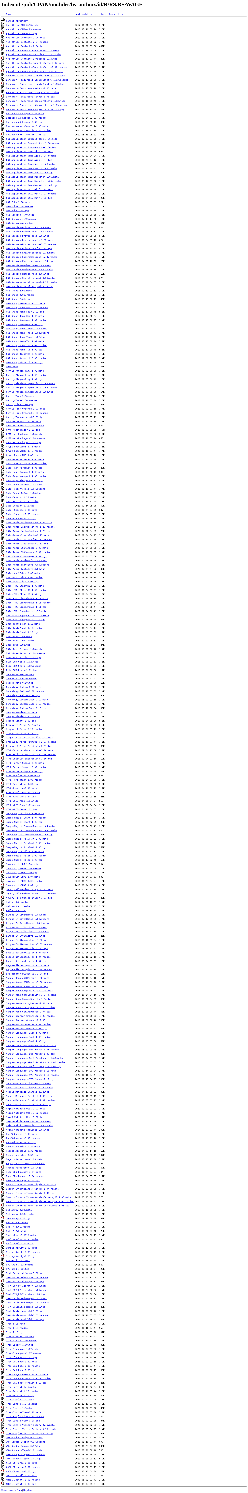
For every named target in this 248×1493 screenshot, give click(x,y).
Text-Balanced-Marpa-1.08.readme (27, 1277)
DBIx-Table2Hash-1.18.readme (24, 628)
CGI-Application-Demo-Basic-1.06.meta (30, 164)
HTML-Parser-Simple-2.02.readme (26, 767)
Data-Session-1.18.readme (22, 501)
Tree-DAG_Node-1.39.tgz (21, 1370)
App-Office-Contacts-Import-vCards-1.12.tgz (34, 71)
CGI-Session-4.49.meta (20, 215)
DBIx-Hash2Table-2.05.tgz (22, 581)
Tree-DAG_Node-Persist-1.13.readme (28, 1378)
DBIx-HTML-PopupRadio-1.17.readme (27, 615)
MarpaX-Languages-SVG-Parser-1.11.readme (32, 1075)
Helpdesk (27, 1490)
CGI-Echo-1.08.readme (19, 206)
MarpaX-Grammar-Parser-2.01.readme (28, 1024)
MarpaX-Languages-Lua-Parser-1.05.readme (32, 1049)
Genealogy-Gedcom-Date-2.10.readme (28, 704)
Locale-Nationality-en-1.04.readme (28, 957)
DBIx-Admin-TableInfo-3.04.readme (27, 565)
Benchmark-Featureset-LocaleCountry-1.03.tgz (35, 84)
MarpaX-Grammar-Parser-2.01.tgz (26, 1028)
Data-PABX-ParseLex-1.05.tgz (24, 468)
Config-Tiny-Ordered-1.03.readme (27, 413)
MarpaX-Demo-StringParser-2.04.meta (29, 1003)
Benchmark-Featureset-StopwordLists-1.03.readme (37, 105)
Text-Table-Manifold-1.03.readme (27, 1315)
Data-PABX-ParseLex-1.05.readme (26, 463)
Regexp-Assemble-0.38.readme (24, 1151)
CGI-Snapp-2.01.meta (19, 290)
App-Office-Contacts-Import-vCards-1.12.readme (36, 67)
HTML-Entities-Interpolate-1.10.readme (31, 754)
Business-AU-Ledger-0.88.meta (25, 113)
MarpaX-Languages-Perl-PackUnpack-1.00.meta (34, 1058)
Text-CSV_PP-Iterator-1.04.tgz (25, 1294)
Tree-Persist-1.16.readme (22, 1391)
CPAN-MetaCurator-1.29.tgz (23, 430)
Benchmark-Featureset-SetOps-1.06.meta (31, 88)
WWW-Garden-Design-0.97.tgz (23, 1446)
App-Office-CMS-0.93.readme (23, 29)
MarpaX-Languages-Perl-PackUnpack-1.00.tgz (33, 1066)
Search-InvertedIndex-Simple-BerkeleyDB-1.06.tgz (38, 1205)
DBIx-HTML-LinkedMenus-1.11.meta (27, 598)
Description (116, 14)
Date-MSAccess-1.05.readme (23, 514)
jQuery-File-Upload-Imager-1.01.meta (29, 889)
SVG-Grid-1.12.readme (19, 1264)
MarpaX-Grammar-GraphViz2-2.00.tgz (28, 1020)
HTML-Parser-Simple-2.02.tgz (24, 771)
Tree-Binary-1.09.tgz (19, 1345)
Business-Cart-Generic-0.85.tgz (26, 134)
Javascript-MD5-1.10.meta (22, 864)
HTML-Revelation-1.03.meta (23, 775)
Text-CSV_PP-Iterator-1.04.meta (26, 1286)
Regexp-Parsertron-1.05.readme (25, 1163)
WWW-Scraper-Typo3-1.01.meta (24, 1450)
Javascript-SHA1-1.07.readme (24, 881)
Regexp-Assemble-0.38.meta (23, 1146)
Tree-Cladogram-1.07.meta (22, 1349)
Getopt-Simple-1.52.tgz (21, 721)
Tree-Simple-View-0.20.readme (25, 1416)
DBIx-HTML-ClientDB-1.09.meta (25, 586)
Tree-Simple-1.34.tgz (19, 1408)
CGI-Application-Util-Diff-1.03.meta (29, 189)
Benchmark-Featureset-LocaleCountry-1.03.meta (35, 75)
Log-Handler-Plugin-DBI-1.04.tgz (27, 974)
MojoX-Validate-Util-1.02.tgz (25, 1117)
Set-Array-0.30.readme (20, 1214)
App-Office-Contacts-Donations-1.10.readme (33, 54)
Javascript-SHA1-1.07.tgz (22, 885)
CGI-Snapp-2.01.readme (20, 295)
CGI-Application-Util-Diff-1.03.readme (31, 193)
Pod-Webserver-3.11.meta (21, 1134)
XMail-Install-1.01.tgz (21, 1484)
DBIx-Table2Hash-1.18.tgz (22, 632)
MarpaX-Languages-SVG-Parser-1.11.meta (31, 1070)
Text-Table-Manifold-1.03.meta (25, 1311)
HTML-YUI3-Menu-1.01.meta (22, 801)
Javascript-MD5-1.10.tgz (21, 872)
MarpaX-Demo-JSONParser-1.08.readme (29, 982)
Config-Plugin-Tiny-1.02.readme (26, 375)
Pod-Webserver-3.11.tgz (21, 1142)
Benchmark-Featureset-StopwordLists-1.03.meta (35, 101)
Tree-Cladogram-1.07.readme (23, 1353)
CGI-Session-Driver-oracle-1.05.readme (31, 244)
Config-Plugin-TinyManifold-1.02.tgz (29, 392)
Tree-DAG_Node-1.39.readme (23, 1366)
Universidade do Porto (11, 1490)
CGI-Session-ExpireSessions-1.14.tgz (29, 261)
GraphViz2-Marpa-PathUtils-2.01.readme (31, 742)
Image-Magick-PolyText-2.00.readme (28, 843)
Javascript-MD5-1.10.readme (23, 868)
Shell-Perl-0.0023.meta (21, 1235)
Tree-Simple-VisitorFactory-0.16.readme (31, 1429)
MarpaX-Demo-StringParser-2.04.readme (30, 1007)
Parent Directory (17, 21)
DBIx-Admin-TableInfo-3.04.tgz (25, 569)
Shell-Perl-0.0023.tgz (20, 1243)
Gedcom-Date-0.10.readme (21, 678)
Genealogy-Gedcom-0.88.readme (25, 691)
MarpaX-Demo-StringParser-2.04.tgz (28, 1011)
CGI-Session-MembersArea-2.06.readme (29, 269)
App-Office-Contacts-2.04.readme (27, 42)
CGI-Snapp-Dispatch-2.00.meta (25, 354)
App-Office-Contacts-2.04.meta (25, 37)
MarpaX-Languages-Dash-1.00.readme (28, 1037)
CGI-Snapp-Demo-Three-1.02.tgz (25, 337)
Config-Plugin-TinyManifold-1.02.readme (31, 387)
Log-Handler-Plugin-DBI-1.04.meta (27, 965)
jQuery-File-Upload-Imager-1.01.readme (31, 893)
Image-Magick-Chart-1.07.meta (25, 813)
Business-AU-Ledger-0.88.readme (26, 118)
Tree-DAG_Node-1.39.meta (21, 1361)
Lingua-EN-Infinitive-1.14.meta (26, 927)
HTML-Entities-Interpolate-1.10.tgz (29, 758)
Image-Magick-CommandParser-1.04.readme (31, 830)
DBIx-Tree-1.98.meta (19, 636)
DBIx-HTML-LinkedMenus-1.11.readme (28, 602)
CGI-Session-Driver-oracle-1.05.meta (29, 240)
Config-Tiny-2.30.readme (21, 400)
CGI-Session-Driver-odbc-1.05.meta (28, 227)
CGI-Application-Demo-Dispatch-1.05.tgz (31, 185)
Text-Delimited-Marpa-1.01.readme (27, 1302)
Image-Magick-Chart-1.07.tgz (24, 822)
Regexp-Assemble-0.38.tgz (22, 1155)
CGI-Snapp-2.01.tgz (18, 299)
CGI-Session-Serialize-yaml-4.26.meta (30, 278)
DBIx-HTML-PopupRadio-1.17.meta (26, 611)
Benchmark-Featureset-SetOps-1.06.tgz (30, 96)
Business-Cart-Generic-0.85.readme (28, 130)
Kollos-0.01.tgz (16, 910)
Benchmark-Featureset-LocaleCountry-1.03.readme (37, 80)
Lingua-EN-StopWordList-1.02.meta (27, 940)
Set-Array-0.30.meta (19, 1210)
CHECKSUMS (12, 366)
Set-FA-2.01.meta (17, 1222)
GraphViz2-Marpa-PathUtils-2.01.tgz (29, 746)
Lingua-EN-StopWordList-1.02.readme (29, 944)
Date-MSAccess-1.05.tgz (21, 518)
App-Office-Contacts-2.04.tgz (25, 46)
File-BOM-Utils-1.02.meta (22, 661)
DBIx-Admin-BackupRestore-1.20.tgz (28, 531)
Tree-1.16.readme (17, 1328)
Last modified (83, 14)
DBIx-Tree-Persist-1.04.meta (24, 649)
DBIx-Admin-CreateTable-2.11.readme (29, 539)
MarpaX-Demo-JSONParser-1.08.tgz (27, 986)
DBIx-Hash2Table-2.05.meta (23, 573)
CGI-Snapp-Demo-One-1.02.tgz (24, 324)
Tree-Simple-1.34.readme (21, 1404)
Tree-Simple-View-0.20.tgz (23, 1420)
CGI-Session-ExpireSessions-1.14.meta (30, 252)
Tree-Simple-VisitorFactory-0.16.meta (30, 1425)
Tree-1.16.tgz (15, 1332)
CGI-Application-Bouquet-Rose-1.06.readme (33, 143)
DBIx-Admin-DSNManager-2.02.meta (27, 548)
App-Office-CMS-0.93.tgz (21, 33)
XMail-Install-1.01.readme (23, 1479)
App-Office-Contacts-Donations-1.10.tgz (31, 59)
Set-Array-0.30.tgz (18, 1218)
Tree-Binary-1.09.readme (21, 1340)
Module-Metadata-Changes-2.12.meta (28, 1083)
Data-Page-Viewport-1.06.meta (25, 472)
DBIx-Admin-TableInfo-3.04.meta (26, 560)
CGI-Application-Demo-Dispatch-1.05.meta (32, 177)
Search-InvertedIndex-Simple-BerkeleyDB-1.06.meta (38, 1197)
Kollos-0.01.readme (18, 906)
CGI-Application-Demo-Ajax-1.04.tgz (29, 160)
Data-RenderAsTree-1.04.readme (25, 489)
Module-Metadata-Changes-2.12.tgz (27, 1092)
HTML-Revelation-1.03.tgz (22, 784)
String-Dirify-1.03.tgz (21, 1256)
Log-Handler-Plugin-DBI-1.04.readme (29, 969)
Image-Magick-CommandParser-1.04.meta (30, 826)
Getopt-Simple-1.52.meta (21, 712)
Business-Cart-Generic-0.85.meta (27, 126)
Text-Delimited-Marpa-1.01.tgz (25, 1307)
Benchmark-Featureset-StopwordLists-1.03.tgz (35, 109)
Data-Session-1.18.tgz (20, 505)
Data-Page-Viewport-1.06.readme (26, 476)
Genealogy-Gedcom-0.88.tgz (23, 695)
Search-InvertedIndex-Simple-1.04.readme (32, 1189)
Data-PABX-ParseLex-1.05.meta (25, 459)
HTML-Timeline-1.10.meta (21, 788)
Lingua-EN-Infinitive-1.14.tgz (25, 936)
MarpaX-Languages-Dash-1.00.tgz (26, 1041)
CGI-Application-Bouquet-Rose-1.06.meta (31, 139)
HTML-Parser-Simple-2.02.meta (25, 763)
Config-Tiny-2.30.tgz (19, 404)
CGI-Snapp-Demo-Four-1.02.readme (27, 307)
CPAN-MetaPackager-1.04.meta (24, 434)
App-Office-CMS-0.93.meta (22, 25)
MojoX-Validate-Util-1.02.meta (25, 1108)
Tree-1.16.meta (15, 1323)
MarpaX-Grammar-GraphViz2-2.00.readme (30, 1016)
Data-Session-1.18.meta (21, 497)
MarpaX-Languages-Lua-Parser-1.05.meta (31, 1045)
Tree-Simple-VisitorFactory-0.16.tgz (29, 1433)
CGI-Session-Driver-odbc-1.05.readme (29, 231)
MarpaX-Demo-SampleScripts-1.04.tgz (29, 999)
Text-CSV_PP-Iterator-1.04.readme (27, 1290)
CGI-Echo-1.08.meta (18, 202)
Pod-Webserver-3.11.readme (23, 1138)
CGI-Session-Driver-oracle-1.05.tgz (29, 248)
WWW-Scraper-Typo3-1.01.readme (25, 1454)
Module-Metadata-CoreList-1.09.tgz (28, 1104)
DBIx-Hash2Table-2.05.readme (24, 577)
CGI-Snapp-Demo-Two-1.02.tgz (24, 349)
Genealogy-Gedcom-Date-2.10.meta (27, 699)
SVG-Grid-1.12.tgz (17, 1269)
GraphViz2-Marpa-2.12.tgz (22, 733)
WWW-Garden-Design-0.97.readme (25, 1442)
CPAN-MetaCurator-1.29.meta (23, 421)
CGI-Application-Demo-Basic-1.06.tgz (29, 172)
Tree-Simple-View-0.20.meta (23, 1412)
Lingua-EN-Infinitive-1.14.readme (27, 931)
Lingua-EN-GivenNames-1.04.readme (27, 919)
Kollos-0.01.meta (17, 902)
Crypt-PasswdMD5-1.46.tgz (22, 455)
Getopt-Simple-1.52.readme (23, 716)
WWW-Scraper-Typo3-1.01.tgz (23, 1458)
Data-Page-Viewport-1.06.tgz (24, 480)
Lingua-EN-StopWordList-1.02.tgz (27, 948)
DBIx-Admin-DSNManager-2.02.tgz (26, 556)
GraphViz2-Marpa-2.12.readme (24, 729)
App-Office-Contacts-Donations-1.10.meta (32, 50)
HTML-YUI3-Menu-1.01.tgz (21, 809)
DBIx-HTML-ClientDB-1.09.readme (26, 590)
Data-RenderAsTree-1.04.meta (24, 484)
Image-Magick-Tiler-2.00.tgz (24, 860)
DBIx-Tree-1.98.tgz (18, 645)
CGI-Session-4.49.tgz (19, 223)
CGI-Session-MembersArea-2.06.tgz (27, 274)
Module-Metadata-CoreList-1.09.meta (29, 1096)
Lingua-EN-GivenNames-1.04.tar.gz (27, 923)
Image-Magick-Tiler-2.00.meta (25, 851)
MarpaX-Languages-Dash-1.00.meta (27, 1033)
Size (103, 14)
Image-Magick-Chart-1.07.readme (26, 817)
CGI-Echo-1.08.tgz (17, 210)
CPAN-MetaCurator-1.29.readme (25, 425)
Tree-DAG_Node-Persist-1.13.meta (27, 1374)
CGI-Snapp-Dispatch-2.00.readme (26, 358)
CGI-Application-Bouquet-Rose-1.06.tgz (31, 147)
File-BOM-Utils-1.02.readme (23, 666)
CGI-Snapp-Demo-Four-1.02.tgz (25, 312)
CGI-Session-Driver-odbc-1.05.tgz (27, 236)
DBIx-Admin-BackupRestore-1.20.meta (29, 522)
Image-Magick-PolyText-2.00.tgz (26, 847)
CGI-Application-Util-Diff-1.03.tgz (29, 198)
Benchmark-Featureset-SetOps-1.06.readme (32, 92)
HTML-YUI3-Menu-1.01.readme (23, 805)
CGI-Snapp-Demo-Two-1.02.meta (25, 341)
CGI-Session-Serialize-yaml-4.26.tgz (29, 286)
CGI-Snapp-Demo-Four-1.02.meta (25, 303)
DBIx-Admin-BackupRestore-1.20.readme (30, 527)
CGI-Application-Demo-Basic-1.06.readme (31, 168)
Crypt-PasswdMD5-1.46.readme (24, 451)
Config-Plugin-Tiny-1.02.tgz (24, 379)
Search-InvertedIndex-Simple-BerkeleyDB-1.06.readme (40, 1201)
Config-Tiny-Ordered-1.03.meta (25, 408)
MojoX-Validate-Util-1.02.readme (27, 1113)
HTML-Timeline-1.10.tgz (21, 796)
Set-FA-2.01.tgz (16, 1231)
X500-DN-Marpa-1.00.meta (21, 1463)
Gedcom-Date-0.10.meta (20, 674)
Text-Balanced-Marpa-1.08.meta (25, 1273)
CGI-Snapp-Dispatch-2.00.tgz (24, 362)
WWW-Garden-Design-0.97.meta (24, 1437)
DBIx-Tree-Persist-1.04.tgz (23, 657)
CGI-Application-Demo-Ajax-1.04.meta (29, 151)
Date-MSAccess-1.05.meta (21, 510)
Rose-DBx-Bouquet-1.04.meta (23, 1172)
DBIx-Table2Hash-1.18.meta (23, 624)
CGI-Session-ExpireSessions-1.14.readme (31, 257)
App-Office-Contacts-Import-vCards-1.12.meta (35, 63)
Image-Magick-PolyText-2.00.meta (27, 839)
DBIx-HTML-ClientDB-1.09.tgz (24, 594)
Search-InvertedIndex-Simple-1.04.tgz (30, 1193)
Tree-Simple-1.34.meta (20, 1399)
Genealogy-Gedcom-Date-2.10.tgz (26, 708)
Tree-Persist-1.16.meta (21, 1387)
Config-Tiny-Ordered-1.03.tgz (25, 417)
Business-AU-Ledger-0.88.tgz (24, 122)
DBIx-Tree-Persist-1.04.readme (25, 653)
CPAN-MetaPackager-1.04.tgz (23, 442)
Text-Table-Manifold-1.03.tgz (25, 1319)
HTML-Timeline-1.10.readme (23, 792)
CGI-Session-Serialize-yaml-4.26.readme (31, 282)
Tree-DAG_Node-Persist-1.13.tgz (26, 1383)
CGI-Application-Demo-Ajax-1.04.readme (31, 155)
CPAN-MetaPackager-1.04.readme (25, 438)
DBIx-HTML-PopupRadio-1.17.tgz (25, 619)
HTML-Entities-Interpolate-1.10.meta (29, 750)
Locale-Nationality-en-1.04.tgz (26, 961)
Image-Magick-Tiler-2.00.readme (26, 855)
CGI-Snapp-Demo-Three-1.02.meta (26, 328)
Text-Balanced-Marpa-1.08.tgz (25, 1281)
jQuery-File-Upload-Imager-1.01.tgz (29, 898)
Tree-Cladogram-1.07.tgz (21, 1357)
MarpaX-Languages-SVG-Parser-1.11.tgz (30, 1079)
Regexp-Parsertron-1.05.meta (24, 1159)
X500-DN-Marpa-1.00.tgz (21, 1471)
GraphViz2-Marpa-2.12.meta (23, 725)
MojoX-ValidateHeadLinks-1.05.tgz (27, 1130)
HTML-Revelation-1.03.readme (24, 780)
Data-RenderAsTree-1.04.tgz (23, 493)
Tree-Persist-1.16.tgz (20, 1395)
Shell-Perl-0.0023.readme (22, 1239)
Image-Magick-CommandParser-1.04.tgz (29, 834)
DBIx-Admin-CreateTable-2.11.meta (27, 535)
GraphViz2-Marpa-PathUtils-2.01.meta (29, 737)
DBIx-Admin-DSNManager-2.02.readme (28, 552)
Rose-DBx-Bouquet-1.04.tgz (23, 1180)
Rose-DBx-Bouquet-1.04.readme (25, 1176)
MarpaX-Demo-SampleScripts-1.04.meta (29, 990)
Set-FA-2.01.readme (18, 1227)
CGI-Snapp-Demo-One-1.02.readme (26, 320)
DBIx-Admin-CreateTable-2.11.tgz (27, 543)
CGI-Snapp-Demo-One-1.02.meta (25, 316)
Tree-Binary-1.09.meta (20, 1336)
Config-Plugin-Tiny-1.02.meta (25, 371)
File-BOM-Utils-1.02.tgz (21, 670)
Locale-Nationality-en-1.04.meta (27, 952)
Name (8, 14)
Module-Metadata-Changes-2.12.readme (29, 1087)
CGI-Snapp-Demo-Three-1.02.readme (27, 333)
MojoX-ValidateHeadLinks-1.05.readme (29, 1125)
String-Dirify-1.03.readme (23, 1252)
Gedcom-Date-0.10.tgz (19, 683)
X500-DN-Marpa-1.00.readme (23, 1467)
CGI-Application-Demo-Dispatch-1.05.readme (33, 181)
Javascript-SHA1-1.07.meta (23, 877)
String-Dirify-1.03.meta (21, 1248)
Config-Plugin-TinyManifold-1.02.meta (30, 383)
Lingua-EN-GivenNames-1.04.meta (26, 914)
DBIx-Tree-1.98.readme (20, 640)
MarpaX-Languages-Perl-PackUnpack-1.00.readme (35, 1062)
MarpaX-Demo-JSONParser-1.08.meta (27, 978)
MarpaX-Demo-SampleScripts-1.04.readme (31, 995)
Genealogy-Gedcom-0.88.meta (23, 687)
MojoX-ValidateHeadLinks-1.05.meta (28, 1121)
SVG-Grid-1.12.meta (18, 1260)
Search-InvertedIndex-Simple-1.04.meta (31, 1184)
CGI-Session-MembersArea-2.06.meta (28, 265)
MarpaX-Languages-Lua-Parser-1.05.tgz (30, 1054)
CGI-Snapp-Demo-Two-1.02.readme (26, 345)
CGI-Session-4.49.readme (21, 219)
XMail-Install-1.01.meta (21, 1475)
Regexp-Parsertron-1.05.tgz (23, 1167)
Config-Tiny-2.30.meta (20, 396)
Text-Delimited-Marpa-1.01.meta (26, 1298)
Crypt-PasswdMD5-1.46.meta (23, 446)
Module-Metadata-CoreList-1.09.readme (30, 1100)
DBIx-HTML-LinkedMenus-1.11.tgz (26, 607)
